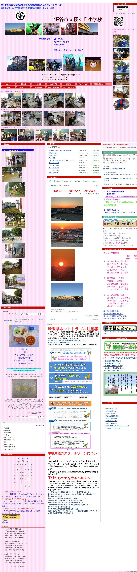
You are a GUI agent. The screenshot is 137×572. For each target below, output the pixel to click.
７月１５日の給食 (54, 163)
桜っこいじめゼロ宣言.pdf (113, 370)
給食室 (8, 87)
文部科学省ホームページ (113, 428)
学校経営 (23, 84)
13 (25, 473)
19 (23, 476)
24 (17, 479)
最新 (50, 147)
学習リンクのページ (68, 87)
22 (31, 476)
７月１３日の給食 (54, 168)
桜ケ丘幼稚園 (38, 87)
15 (31, 473)
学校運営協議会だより (99, 84)
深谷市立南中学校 (111, 413)
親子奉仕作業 (52, 153)
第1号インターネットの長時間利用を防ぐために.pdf (66, 340)
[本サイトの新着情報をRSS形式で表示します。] (59, 147)
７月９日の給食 (53, 172)
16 (14, 476)
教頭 (97, 185)
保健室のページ (23, 87)
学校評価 (68, 84)
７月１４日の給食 (54, 165)
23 (14, 479)
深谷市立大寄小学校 (111, 421)
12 (23, 473)
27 (17, 467)
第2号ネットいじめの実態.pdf (58, 342)
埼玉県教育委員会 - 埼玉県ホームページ (117, 426)
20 (25, 476)
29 (23, 467)
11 (20, 473)
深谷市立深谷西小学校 (112, 416)
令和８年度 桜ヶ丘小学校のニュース (60, 181)
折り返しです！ (53, 155)
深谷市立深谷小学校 (111, 418)
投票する (34, 412)
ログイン (133, 1)
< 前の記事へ (86, 181)
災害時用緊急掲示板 (53, 87)
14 (28, 473)
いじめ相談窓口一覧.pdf (112, 361)
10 (17, 473)
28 (20, 467)
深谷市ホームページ (111, 408)
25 (20, 479)
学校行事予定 (53, 84)
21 (28, 476)
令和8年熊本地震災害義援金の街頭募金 (60, 150)
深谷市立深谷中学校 (111, 423)
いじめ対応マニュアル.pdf (113, 363)
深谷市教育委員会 (111, 411)
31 (28, 467)
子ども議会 (52, 158)
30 (25, 467)
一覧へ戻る (74, 319)
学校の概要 (38, 84)
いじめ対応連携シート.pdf (113, 366)
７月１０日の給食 (54, 170)
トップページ (8, 84)
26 (14, 467)
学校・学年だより (83, 84)
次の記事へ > (95, 181)
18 (20, 476)
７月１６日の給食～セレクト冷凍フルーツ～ (62, 160)
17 (17, 476)
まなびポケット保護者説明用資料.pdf (114, 168)
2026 (23, 458)
